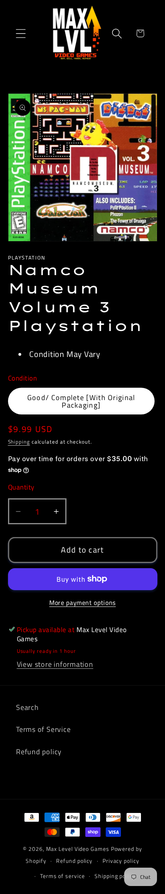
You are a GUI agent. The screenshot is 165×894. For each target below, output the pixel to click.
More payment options (82, 603)
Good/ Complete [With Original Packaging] (81, 401)
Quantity (21, 487)
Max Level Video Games (77, 848)
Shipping (19, 442)
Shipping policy (115, 876)
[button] (20, 33)
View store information (55, 664)
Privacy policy (121, 860)
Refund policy (39, 751)
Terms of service (62, 876)
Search (27, 707)
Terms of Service (43, 729)
